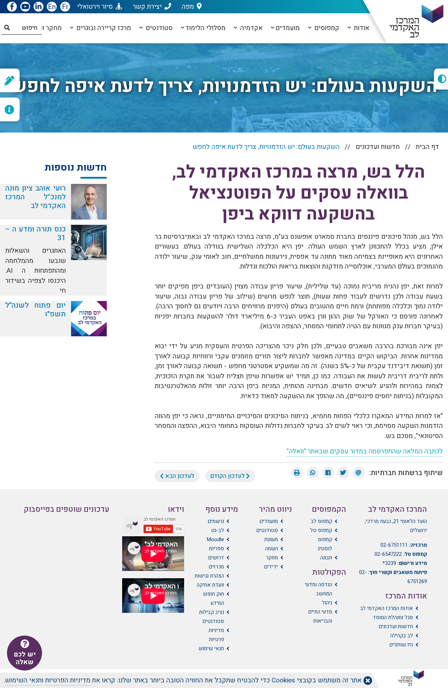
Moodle (215, 539)
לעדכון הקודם (228, 476)
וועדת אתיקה (210, 585)
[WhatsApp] (312, 473)
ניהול (327, 603)
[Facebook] (328, 473)
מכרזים (216, 567)
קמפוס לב (321, 521)
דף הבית (427, 147)
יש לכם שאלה (25, 658)
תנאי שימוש (211, 648)
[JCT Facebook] (12, 7)
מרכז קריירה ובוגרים (103, 28)
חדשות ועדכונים (378, 147)
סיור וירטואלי (95, 7)
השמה (271, 548)
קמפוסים (326, 28)
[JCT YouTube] (25, 7)
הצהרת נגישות (209, 576)
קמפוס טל (321, 530)
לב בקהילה (401, 635)
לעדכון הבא (179, 476)
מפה (188, 7)
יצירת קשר (147, 7)
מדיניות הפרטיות (67, 680)
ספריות (216, 548)
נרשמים (216, 521)
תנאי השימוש (23, 680)
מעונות (271, 539)
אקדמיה (250, 28)
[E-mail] (359, 473)
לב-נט (217, 530)
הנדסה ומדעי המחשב (318, 589)
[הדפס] (297, 473)
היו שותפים (401, 644)
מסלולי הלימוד (205, 28)
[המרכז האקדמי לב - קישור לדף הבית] (411, 21)
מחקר (272, 557)
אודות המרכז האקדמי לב (386, 608)
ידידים (271, 567)
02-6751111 (394, 545)
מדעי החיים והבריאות (320, 616)
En (52, 7)
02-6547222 (388, 554)
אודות (360, 28)
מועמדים (287, 28)
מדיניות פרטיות (216, 634)
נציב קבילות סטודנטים (211, 616)
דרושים (216, 557)
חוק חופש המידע (213, 598)
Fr (65, 7)
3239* (389, 563)
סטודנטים (158, 28)
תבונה (326, 557)
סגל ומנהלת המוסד (393, 617)
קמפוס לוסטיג (324, 544)
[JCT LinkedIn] (38, 7)
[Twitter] (343, 473)
